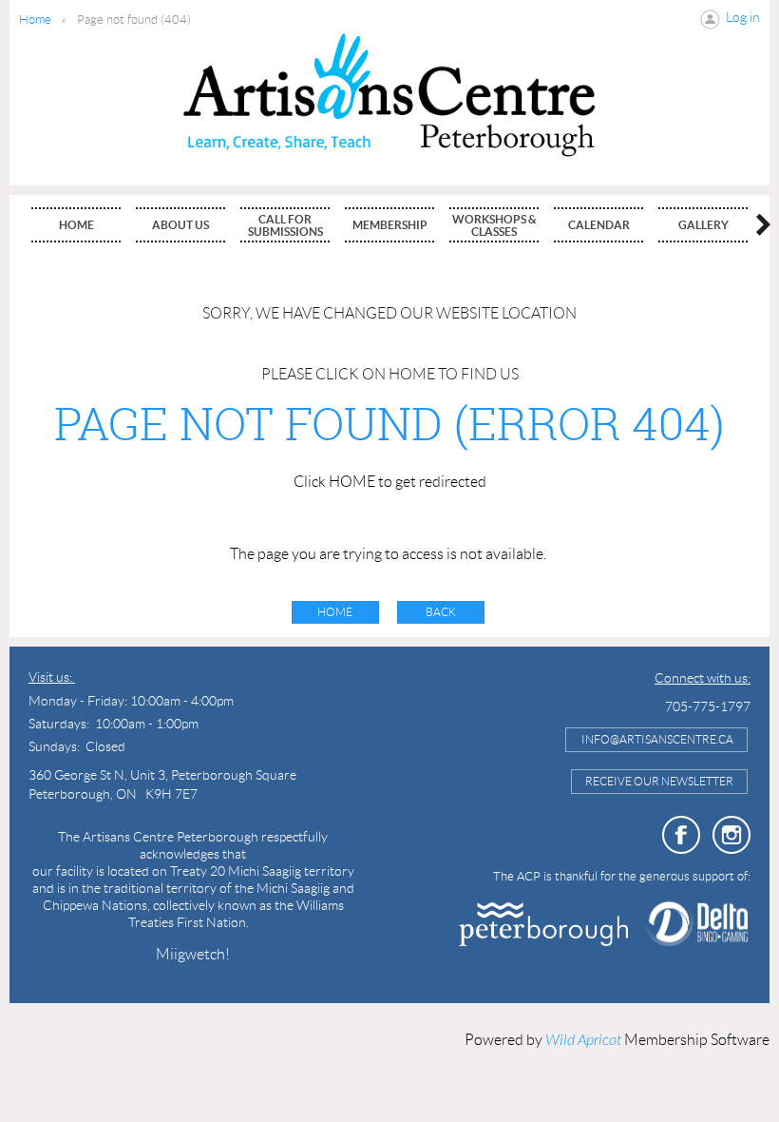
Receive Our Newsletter (659, 781)
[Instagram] (731, 835)
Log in (743, 17)
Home (35, 19)
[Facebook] (681, 835)
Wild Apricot (583, 1040)
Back (441, 612)
